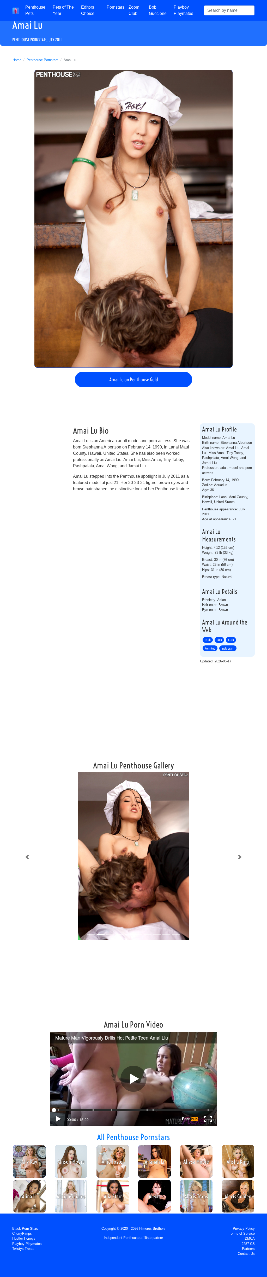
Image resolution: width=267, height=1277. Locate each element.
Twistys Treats (23, 1249)
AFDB (231, 640)
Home (17, 60)
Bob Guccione (158, 10)
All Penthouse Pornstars (133, 1137)
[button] (27, 857)
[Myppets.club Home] (16, 10)
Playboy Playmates (183, 10)
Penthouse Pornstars (42, 60)
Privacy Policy (244, 1229)
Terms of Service (242, 1233)
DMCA (250, 1238)
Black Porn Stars (25, 1229)
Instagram (227, 648)
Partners (248, 1249)
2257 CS (248, 1244)
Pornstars (115, 7)
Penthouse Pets (35, 10)
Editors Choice (87, 10)
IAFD (219, 640)
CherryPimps (22, 1233)
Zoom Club (134, 10)
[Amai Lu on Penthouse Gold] (133, 219)
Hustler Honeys (23, 1238)
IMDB (208, 640)
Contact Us (246, 1254)
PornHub (210, 648)
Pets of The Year (63, 10)
